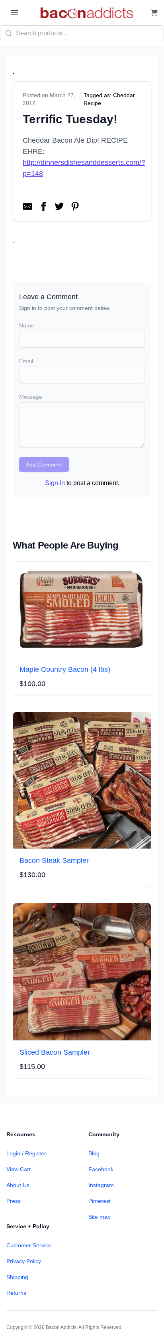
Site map (99, 1217)
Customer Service (28, 1245)
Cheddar (124, 95)
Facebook (100, 1169)
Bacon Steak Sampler (54, 860)
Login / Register (26, 1153)
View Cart (18, 1169)
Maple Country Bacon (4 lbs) (65, 669)
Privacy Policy (23, 1261)
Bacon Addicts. (62, 1327)
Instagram (101, 1185)
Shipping (17, 1277)
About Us (17, 1185)
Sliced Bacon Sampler (55, 1052)
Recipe (92, 103)
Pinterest (99, 1201)
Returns (16, 1293)
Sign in (55, 483)
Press (13, 1201)
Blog (94, 1153)
